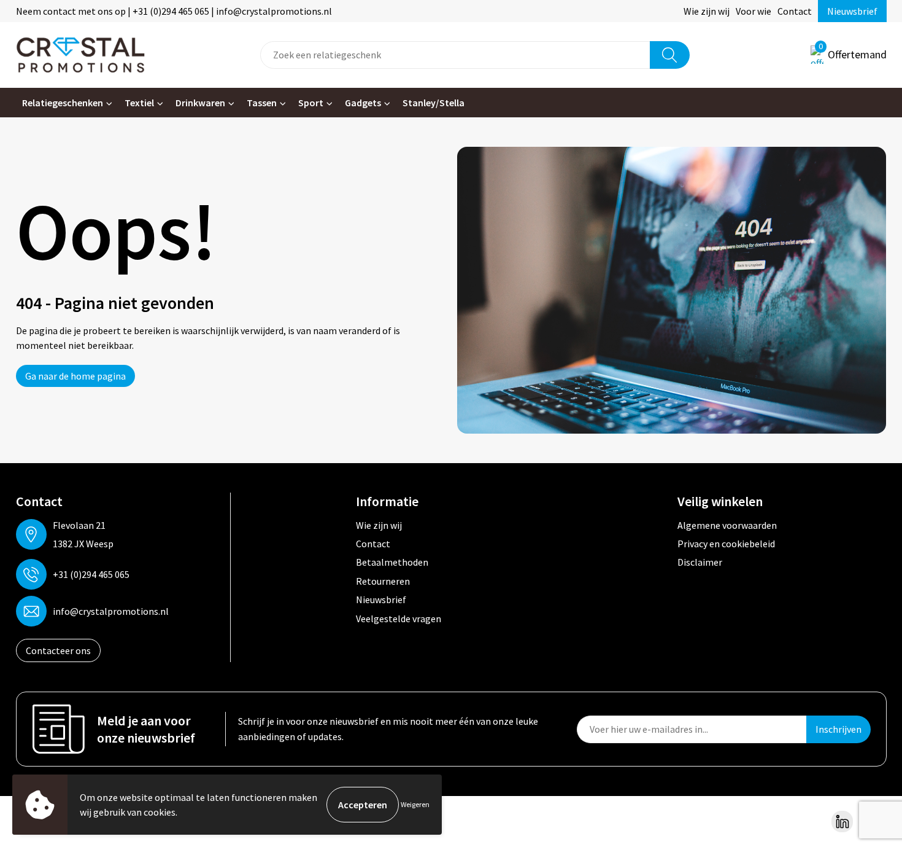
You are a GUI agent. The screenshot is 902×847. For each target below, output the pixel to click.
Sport (310, 102)
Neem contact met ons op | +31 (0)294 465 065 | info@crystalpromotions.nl (174, 11)
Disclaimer (699, 562)
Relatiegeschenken (62, 102)
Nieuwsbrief (852, 11)
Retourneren (383, 581)
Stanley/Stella (433, 102)
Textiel (139, 102)
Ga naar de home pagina (75, 376)
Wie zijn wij (707, 11)
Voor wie (753, 11)
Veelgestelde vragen (398, 618)
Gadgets (363, 102)
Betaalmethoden (392, 562)
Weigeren (415, 804)
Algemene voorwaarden (727, 525)
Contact (794, 11)
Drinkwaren (200, 102)
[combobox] (455, 55)
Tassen (262, 102)
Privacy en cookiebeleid (726, 543)
